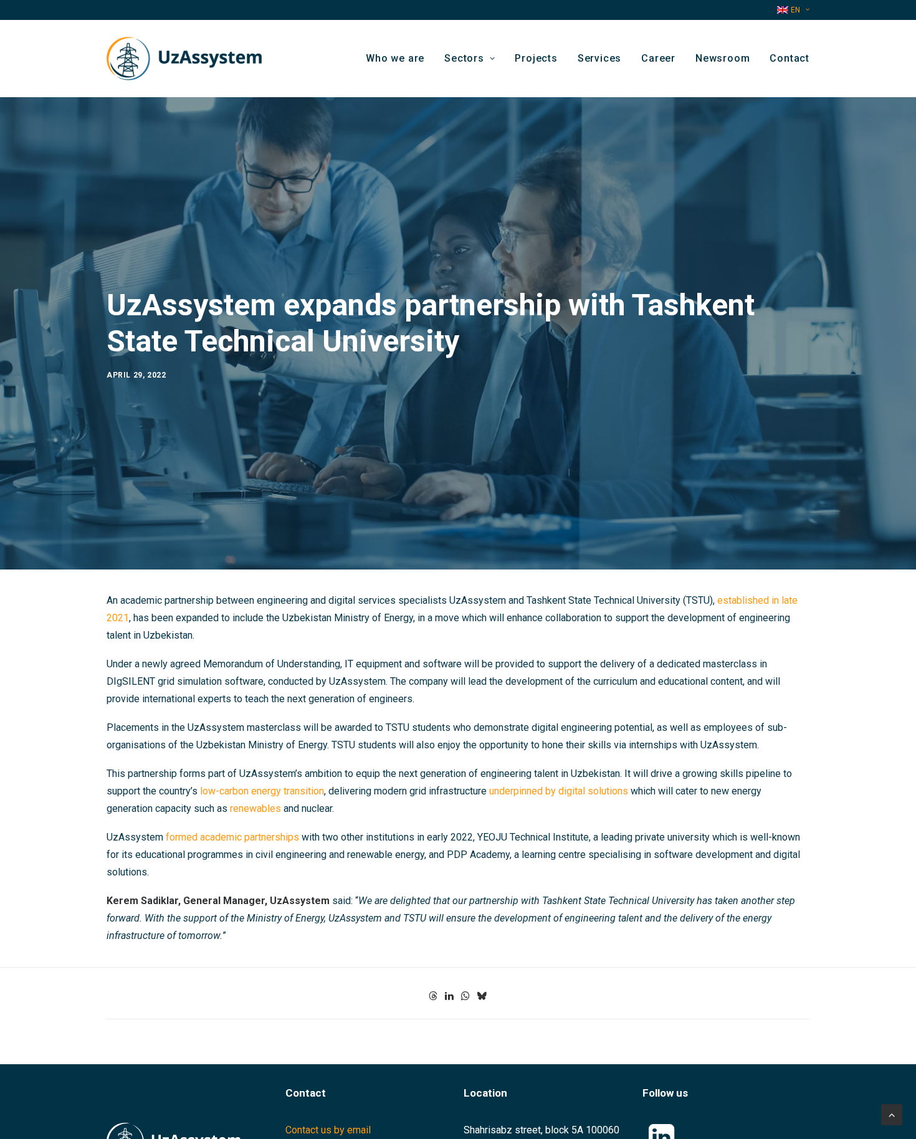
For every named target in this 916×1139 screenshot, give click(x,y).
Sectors (464, 58)
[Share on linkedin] (449, 995)
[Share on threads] (433, 995)
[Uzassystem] (184, 58)
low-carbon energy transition (262, 791)
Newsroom (722, 58)
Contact (789, 58)
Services (599, 58)
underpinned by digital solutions (558, 791)
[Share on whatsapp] (465, 995)
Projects (536, 58)
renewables (255, 808)
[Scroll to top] (891, 1114)
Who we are (395, 58)
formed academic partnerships (232, 837)
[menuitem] (793, 10)
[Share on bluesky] (481, 995)
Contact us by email (328, 1130)
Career (658, 58)
